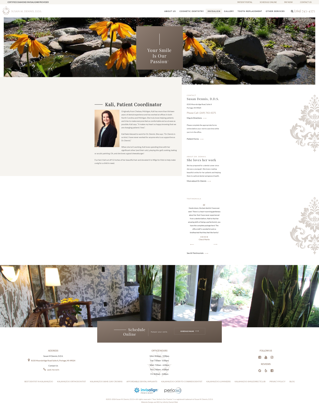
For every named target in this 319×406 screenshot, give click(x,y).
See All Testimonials (195, 253)
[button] (192, 244)
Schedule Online (268, 2)
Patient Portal (244, 2)
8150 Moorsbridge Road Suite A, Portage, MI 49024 (53, 360)
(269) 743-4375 (304, 11)
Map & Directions (194, 118)
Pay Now (288, 2)
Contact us (306, 2)
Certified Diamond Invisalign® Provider (28, 2)
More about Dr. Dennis (196, 181)
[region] (204, 224)
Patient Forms (193, 139)
